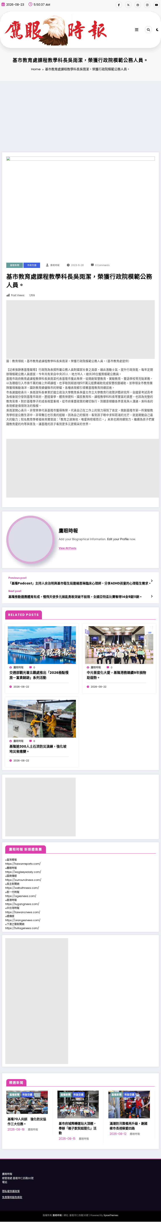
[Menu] (136, 30)
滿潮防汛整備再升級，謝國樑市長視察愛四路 (79, 1125)
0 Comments (102, 265)
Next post (14, 591)
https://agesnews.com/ (20, 896)
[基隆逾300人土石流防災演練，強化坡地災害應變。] (42, 718)
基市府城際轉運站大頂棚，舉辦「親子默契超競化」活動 (28, 1128)
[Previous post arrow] (152, 580)
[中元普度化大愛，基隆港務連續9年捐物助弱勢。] (119, 645)
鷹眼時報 (55, 265)
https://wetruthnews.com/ (22, 888)
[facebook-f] (119, 5)
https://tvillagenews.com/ (22, 928)
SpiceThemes (111, 1215)
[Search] (148, 29)
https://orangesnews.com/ (22, 920)
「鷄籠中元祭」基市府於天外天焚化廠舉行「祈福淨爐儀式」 (130, 1124)
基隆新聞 (14, 265)
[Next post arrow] (152, 596)
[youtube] (156, 5)
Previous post (17, 577)
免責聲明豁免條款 (12, 1197)
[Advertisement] (80, 112)
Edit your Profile (118, 539)
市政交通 (31, 265)
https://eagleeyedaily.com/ (23, 872)
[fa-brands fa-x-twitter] (128, 5)
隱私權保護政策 (11, 1191)
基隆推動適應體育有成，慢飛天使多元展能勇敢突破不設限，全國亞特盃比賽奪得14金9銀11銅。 (75, 597)
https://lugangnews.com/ (22, 904)
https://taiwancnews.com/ (22, 912)
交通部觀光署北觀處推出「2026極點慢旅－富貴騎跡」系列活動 (39, 675)
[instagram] (147, 5)
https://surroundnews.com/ (23, 880)
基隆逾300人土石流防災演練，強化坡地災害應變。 (37, 749)
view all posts (67, 548)
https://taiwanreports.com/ (23, 864)
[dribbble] (138, 5)
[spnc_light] (157, 29)
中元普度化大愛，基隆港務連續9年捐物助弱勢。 (116, 675)
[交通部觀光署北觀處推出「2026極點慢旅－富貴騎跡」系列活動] (42, 645)
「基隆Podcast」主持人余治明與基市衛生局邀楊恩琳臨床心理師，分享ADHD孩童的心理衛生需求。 (79, 583)
